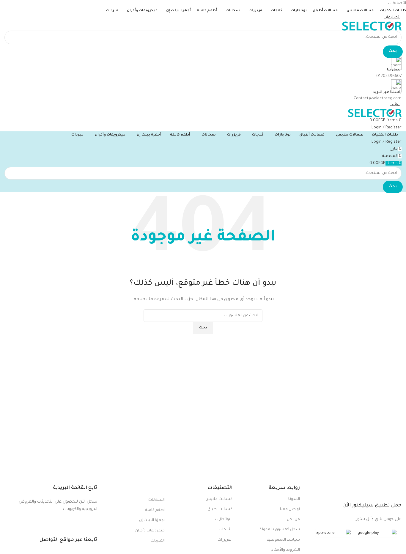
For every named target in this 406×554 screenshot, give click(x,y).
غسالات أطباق (219, 509)
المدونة (294, 499)
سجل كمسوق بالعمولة (280, 530)
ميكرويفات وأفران (150, 531)
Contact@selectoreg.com (378, 98)
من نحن (293, 519)
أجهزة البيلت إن (152, 520)
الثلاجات (225, 530)
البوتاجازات (223, 519)
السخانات (156, 500)
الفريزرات (225, 540)
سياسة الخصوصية (283, 540)
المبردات (158, 541)
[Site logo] (372, 26)
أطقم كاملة (155, 510)
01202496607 (389, 76)
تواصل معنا (290, 509)
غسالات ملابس (218, 499)
